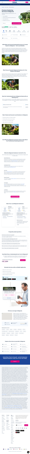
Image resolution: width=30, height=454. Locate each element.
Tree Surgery (6, 38)
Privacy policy (8, 426)
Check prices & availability (15, 196)
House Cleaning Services (15, 344)
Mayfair (11, 329)
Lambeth (13, 333)
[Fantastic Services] (15, 2)
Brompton (3, 329)
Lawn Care (5, 34)
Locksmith (5, 344)
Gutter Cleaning (15, 38)
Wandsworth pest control (17, 405)
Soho (21, 331)
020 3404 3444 (8, 324)
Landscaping (23, 34)
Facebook (16, 428)
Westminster (19, 329)
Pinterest (20, 428)
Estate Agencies (19, 31)
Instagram (24, 428)
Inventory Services (6, 351)
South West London (4, 331)
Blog (2, 431)
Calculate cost (23, 260)
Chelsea (24, 331)
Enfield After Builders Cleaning (8, 407)
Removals (5, 346)
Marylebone (17, 331)
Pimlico (24, 329)
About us (7, 416)
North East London (11, 331)
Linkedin (26, 428)
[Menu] (2, 2)
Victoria (7, 329)
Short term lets (24, 31)
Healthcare (10, 31)
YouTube (22, 428)
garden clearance (14, 178)
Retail (6, 31)
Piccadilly (15, 329)
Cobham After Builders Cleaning (17, 407)
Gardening (3, 7)
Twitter (18, 428)
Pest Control (23, 344)
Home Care (12, 441)
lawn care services (9, 171)
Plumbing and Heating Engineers (24, 346)
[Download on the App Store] (5, 279)
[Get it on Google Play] (9, 279)
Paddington (8, 333)
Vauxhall (17, 333)
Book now (15, 361)
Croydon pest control (10, 405)
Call (27, 2)
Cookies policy (8, 429)
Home (3, 31)
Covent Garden (21, 333)
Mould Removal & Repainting (24, 351)
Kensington (3, 333)
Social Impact (3, 425)
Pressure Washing (15, 34)
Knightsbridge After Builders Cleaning (17, 393)
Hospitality (14, 31)
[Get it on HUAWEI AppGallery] (14, 279)
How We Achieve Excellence (3, 421)
